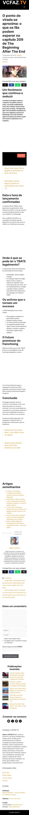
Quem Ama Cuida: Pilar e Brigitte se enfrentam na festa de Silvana (14, 170)
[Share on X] (5, 84)
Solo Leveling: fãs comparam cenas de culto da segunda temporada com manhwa (16, 517)
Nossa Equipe (6, 775)
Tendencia (8, 578)
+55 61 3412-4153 (15, 799)
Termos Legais (7, 778)
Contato (5, 780)
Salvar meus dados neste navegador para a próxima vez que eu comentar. (15, 641)
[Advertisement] (14, 138)
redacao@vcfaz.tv (14, 807)
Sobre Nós (5, 772)
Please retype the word (12, 647)
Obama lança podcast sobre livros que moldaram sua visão (13, 445)
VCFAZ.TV (17, 812)
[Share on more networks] (24, 84)
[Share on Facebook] (11, 84)
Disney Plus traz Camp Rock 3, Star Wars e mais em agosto (14, 432)
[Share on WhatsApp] (17, 84)
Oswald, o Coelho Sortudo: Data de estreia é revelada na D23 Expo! (18, 684)
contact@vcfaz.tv (17, 805)
